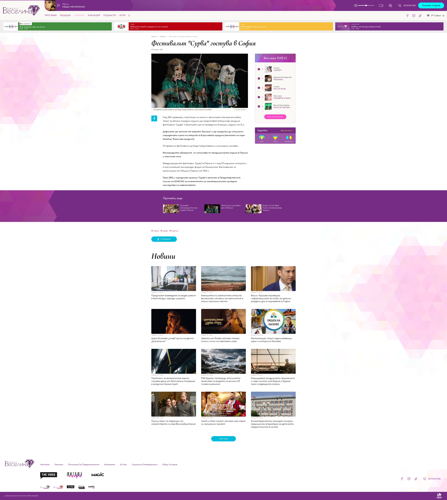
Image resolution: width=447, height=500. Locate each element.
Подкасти (109, 15)
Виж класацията (275, 117)
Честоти (45, 465)
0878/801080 (409, 5)
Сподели (166, 239)
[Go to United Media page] (439, 496)
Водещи (65, 15)
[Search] (129, 15)
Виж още (223, 439)
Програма (51, 15)
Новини (79, 15)
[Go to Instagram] (414, 15)
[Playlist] (390, 5)
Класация (94, 15)
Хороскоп (274, 130)
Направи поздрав (431, 5)
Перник (174, 231)
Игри (122, 15)
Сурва (165, 231)
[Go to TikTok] (419, 15)
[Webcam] (381, 5)
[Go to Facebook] (407, 15)
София (156, 231)
